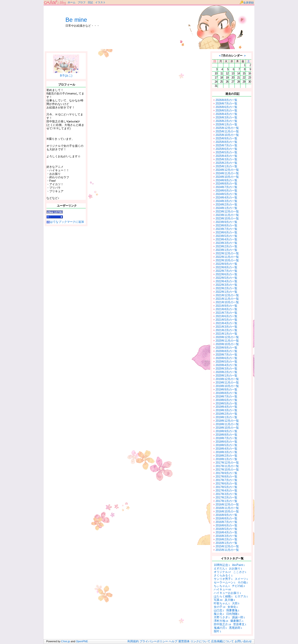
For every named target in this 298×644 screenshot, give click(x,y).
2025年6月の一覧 (226, 149)
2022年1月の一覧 (226, 291)
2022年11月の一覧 (227, 257)
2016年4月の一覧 (226, 532)
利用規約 (133, 641)
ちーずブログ (55, 2)
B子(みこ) (66, 75)
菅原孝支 (239, 624)
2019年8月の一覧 (226, 393)
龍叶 (217, 631)
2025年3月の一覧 (226, 159)
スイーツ (241, 579)
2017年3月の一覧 (226, 494)
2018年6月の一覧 (226, 441)
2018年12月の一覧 (227, 420)
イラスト (100, 2)
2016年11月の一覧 (227, 508)
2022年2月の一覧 (226, 288)
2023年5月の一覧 (226, 236)
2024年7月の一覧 (226, 187)
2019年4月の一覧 (226, 406)
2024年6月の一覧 (226, 190)
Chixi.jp (65, 641)
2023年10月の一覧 (227, 218)
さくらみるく (223, 575)
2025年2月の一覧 (226, 162)
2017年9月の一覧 (226, 473)
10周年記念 (222, 565)
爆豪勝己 (236, 620)
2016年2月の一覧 (226, 539)
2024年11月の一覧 (227, 173)
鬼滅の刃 (220, 627)
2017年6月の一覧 (226, 483)
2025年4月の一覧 (226, 156)
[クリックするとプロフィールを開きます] (66, 71)
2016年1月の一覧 (226, 543)
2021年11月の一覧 (227, 298)
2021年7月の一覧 (226, 312)
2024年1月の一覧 (226, 208)
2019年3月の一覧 (226, 410)
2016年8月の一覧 (226, 518)
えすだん (220, 568)
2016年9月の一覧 (226, 515)
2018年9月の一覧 (226, 431)
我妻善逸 (232, 610)
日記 (90, 2)
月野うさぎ (222, 617)
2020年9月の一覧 (226, 347)
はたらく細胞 (223, 596)
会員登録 (248, 2)
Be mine (76, 20)
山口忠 (219, 610)
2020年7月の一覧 (226, 354)
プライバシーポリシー (154, 641)
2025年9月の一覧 (226, 138)
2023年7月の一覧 (226, 229)
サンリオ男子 (223, 579)
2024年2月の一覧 (226, 204)
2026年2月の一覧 (226, 121)
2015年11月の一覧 (227, 550)
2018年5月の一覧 (226, 445)
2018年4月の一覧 (226, 448)
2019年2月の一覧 (226, 413)
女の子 (219, 606)
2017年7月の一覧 (226, 480)
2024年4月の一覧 (226, 197)
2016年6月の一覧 (226, 525)
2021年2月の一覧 (226, 330)
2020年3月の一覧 (226, 368)
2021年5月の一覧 (226, 319)
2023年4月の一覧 (226, 239)
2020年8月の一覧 (226, 351)
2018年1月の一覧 (226, 459)
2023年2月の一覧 (226, 246)
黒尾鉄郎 (235, 627)
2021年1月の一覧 (226, 333)
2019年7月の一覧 (226, 396)
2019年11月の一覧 (227, 382)
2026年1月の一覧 (226, 124)
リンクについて (200, 641)
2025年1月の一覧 (226, 166)
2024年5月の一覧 (226, 194)
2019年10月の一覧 (227, 386)
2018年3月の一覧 (226, 452)
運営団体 (184, 641)
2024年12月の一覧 (227, 169)
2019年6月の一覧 (226, 400)
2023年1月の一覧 (226, 250)
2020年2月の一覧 (226, 372)
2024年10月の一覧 (227, 176)
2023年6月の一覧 (226, 232)
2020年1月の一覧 (226, 375)
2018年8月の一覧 (226, 434)
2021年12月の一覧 (227, 295)
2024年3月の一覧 (226, 201)
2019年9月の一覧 (226, 389)
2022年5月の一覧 (226, 277)
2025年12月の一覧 (227, 128)
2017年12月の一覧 (227, 462)
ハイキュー (222, 589)
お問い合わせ (243, 641)
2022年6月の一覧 (226, 274)
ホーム (71, 2)
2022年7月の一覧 (226, 270)
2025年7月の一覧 (226, 145)
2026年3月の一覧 (226, 117)
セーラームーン (224, 582)
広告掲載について (222, 641)
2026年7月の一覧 (226, 103)
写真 (218, 599)
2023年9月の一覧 (226, 222)
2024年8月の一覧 (226, 183)
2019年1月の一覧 (226, 417)
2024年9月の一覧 (226, 180)
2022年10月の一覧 (227, 260)
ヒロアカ (241, 596)
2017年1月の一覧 (226, 501)
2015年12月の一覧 (227, 546)
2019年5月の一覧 (226, 403)
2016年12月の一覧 (227, 504)
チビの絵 (238, 585)
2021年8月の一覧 (226, 309)
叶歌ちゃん (222, 603)
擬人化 (219, 613)
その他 (243, 582)
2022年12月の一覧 (227, 253)
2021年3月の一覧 (226, 326)
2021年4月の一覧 (226, 323)
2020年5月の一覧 (226, 361)
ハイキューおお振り (227, 592)
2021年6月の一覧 (226, 316)
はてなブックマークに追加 (67, 221)
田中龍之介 (222, 624)
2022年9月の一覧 (226, 263)
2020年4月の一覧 (226, 365)
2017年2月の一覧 (226, 497)
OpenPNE (82, 641)
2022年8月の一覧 (226, 267)
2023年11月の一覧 (227, 215)
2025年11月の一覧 (227, 131)
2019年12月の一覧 (227, 379)
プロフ (82, 2)
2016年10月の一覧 (227, 511)
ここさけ (239, 572)
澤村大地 (221, 620)
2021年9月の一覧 (226, 305)
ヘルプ (173, 641)
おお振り (235, 568)
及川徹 (230, 599)
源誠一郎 (238, 617)
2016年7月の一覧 (226, 522)
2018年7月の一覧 (226, 438)
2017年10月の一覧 (227, 469)
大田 (235, 603)
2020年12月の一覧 (227, 337)
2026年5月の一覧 (226, 110)
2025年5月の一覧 (226, 152)
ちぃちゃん (222, 585)
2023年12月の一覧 (227, 211)
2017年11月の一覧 (227, 466)
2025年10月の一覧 (227, 135)
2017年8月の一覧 (226, 476)
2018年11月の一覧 (227, 424)
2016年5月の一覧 (226, 529)
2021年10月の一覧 (227, 302)
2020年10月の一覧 (227, 344)
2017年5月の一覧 (226, 487)
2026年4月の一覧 (226, 114)
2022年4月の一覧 (226, 281)
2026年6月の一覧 (226, 107)
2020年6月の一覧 (226, 358)
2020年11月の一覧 (227, 340)
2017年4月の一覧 (226, 490)
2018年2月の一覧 (226, 455)
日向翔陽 (232, 613)
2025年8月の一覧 (226, 142)
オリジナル (222, 572)
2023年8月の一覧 (226, 225)
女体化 (233, 606)
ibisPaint (238, 565)
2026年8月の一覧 (226, 100)
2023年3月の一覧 (226, 243)
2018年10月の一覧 (227, 427)
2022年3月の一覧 (226, 284)
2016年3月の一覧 (226, 536)
